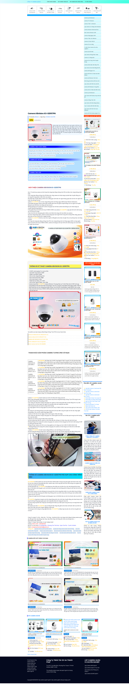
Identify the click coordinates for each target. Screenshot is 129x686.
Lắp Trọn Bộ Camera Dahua (35, 179)
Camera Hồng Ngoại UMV (90, 35)
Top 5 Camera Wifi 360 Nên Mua (48, 155)
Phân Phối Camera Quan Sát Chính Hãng (92, 493)
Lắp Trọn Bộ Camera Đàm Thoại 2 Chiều (38, 176)
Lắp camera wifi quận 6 (91, 665)
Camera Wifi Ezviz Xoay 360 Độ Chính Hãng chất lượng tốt (53, 166)
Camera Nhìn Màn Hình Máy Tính (91, 64)
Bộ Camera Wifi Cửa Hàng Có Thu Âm (49, 532)
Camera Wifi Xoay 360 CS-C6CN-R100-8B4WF (91, 132)
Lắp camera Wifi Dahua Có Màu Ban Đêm (38, 163)
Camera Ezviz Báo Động (34, 166)
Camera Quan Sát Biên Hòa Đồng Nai (92, 463)
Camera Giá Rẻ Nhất (88, 51)
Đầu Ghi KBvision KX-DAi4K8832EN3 (36, 567)
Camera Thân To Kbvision (90, 23)
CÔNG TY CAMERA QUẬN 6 (34, 1)
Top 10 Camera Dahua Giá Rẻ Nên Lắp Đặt (92, 522)
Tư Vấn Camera (88, 1)
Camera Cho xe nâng (89, 44)
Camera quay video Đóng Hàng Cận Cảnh (54, 150)
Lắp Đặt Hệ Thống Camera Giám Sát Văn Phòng (63, 528)
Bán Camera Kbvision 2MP (90, 32)
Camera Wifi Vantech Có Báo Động (52, 168)
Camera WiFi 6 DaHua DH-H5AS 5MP (71, 630)
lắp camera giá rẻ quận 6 (91, 673)
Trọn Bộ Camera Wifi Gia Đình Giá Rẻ (68, 532)
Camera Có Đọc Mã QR (89, 41)
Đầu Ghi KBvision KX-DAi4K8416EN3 (72, 604)
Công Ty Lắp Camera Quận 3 (46, 530)
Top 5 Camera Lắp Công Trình (66, 153)
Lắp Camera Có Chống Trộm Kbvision (92, 26)
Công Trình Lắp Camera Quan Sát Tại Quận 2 (92, 436)
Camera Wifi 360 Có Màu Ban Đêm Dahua (92, 74)
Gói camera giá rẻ (34, 616)
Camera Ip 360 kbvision (89, 17)
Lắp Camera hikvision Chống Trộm (36, 168)
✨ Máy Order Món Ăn (89, 406)
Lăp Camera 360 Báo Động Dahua (91, 103)
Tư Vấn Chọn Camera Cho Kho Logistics (91, 48)
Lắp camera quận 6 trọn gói (92, 667)
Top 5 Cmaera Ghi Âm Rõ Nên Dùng (51, 153)
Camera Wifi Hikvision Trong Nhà (91, 86)
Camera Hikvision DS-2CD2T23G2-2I (90, 237)
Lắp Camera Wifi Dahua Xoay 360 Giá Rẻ (92, 96)
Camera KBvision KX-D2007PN (42, 113)
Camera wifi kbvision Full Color (91, 78)
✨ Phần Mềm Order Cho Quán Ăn (92, 398)
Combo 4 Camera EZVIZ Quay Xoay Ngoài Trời (92, 366)
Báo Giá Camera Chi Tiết (34, 155)
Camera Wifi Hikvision (53, 163)
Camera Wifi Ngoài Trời (89, 70)
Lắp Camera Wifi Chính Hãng (76, 1)
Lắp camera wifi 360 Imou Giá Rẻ (91, 83)
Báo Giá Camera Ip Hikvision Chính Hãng (63, 530)
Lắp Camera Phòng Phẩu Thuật (91, 54)
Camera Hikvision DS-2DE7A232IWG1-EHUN (87, 634)
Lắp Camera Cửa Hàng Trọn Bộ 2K (93, 166)
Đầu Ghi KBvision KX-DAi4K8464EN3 (36, 604)
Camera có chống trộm (89, 57)
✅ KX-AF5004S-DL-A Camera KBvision (92, 202)
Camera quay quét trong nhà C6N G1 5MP (93, 309)
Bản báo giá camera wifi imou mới (66, 163)
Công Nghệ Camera (51, 1)
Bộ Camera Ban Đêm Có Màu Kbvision (50, 179)
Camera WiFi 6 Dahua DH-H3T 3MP (54, 633)
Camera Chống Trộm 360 (89, 100)
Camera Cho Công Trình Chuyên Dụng (91, 61)
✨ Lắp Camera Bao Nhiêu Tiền (92, 407)
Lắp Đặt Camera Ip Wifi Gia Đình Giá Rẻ (43, 528)
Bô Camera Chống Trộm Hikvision (55, 176)
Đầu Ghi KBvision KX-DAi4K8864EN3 (72, 567)
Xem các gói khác (32, 654)
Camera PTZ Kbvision (89, 20)
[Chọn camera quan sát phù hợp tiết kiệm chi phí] (100, 10)
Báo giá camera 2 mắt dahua (35, 153)
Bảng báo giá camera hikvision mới (36, 150)
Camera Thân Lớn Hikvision (90, 38)
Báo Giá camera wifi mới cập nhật (71, 150)
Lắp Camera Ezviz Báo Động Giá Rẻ (92, 67)
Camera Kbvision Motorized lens (91, 29)
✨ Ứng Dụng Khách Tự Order (91, 404)
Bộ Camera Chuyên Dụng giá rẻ (70, 176)
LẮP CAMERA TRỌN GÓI (63, 1)
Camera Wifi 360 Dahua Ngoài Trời (92, 113)
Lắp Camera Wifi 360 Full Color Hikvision (91, 109)
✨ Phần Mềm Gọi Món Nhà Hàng (92, 399)
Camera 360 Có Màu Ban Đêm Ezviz (92, 89)
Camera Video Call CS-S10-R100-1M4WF (92, 282)
